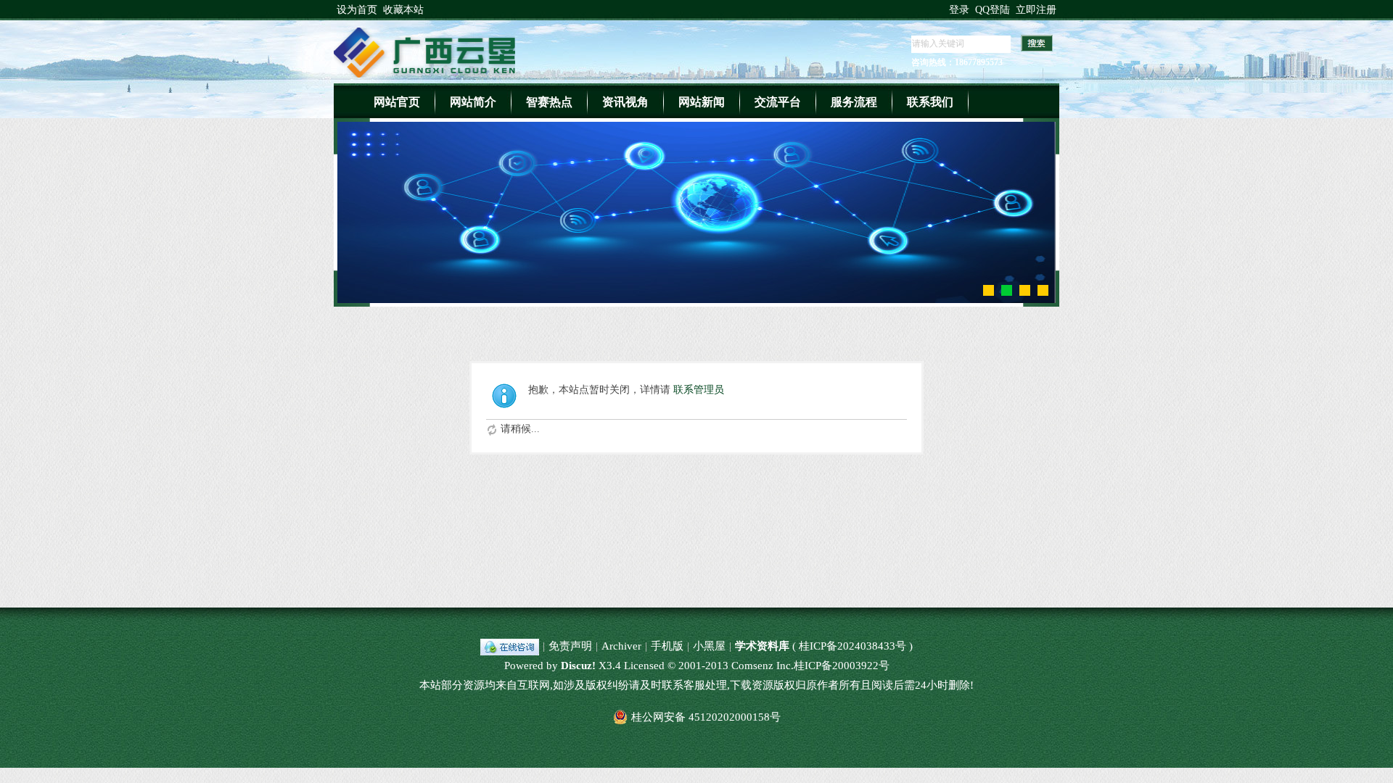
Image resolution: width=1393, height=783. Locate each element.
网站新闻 (701, 102)
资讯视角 (625, 102)
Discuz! (578, 665)
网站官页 (397, 102)
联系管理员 (698, 389)
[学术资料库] (424, 74)
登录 (959, 9)
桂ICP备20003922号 (841, 665)
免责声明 (570, 646)
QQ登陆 (992, 9)
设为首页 (357, 9)
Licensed (644, 665)
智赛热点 (549, 102)
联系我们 (930, 102)
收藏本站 (403, 9)
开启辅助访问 (942, 10)
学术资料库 (762, 646)
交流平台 (778, 102)
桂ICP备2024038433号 (852, 646)
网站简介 (473, 102)
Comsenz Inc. (762, 665)
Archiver (621, 646)
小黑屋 (709, 646)
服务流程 (854, 102)
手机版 (667, 646)
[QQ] (509, 646)
